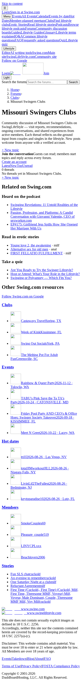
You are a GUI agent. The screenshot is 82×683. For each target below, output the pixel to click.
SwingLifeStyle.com (31, 56)
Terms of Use (11, 666)
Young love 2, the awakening (30, 245)
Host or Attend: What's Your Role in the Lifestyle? (45, 274)
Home (14, 90)
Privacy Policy (31, 666)
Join (46, 73)
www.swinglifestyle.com (44, 613)
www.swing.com (33, 609)
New (13, 166)
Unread (27, 166)
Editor (17, 53)
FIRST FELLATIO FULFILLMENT (36, 253)
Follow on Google (14, 60)
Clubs (14, 97)
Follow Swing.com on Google (23, 296)
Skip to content (12, 3)
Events (24, 16)
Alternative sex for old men (29, 249)
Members (10, 507)
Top (19, 166)
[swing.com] (27, 73)
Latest (6, 166)
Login (21, 12)
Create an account (14, 162)
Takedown (19, 659)
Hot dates (10, 441)
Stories (8, 565)
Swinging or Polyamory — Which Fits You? (41, 278)
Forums (15, 94)
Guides (27, 32)
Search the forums (14, 82)
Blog (30, 659)
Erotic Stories (32, 24)
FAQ (37, 40)
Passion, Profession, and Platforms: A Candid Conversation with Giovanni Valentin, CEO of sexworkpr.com (42, 216)
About (39, 659)
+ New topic (10, 150)
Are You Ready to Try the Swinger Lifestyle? (41, 270)
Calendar (52, 16)
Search (73, 82)
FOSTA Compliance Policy (61, 666)
